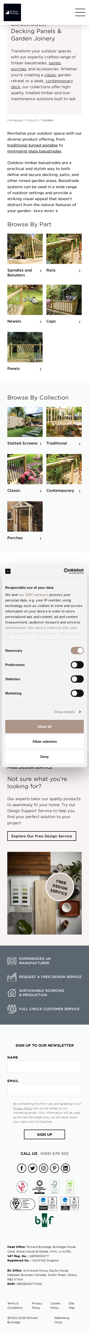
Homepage (15, 120)
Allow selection (44, 741)
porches (18, 68)
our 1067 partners (33, 595)
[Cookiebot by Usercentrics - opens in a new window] (64, 571)
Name (12, 1057)
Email (12, 1081)
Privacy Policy (22, 1108)
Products (32, 120)
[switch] (77, 664)
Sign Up (44, 1134)
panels (55, 62)
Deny (44, 757)
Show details (64, 712)
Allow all (44, 726)
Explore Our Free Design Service (41, 836)
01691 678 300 (45, 1153)
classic (50, 74)
